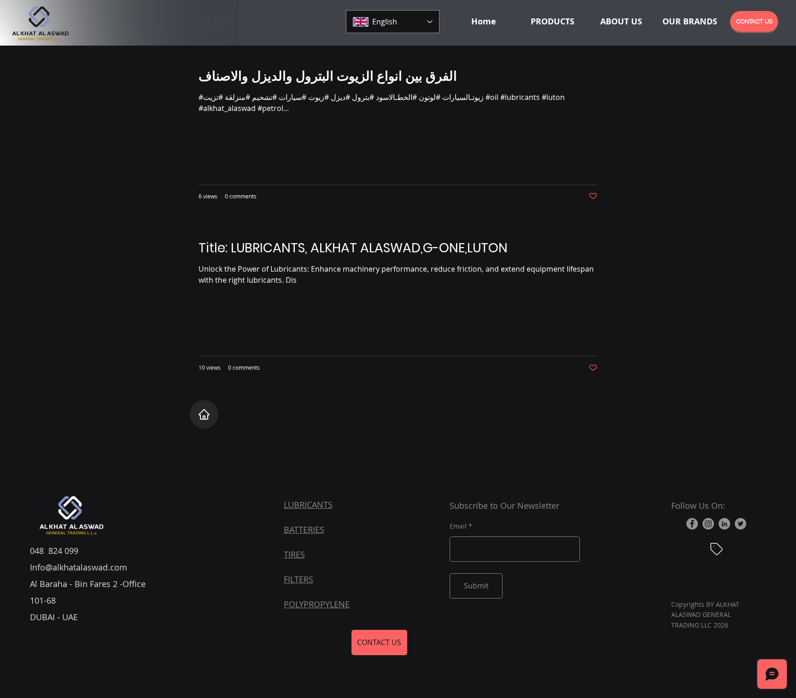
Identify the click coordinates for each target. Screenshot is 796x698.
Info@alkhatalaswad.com (78, 567)
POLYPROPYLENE (317, 604)
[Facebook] (692, 523)
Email (458, 526)
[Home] (204, 414)
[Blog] (716, 549)
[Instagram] (708, 523)
